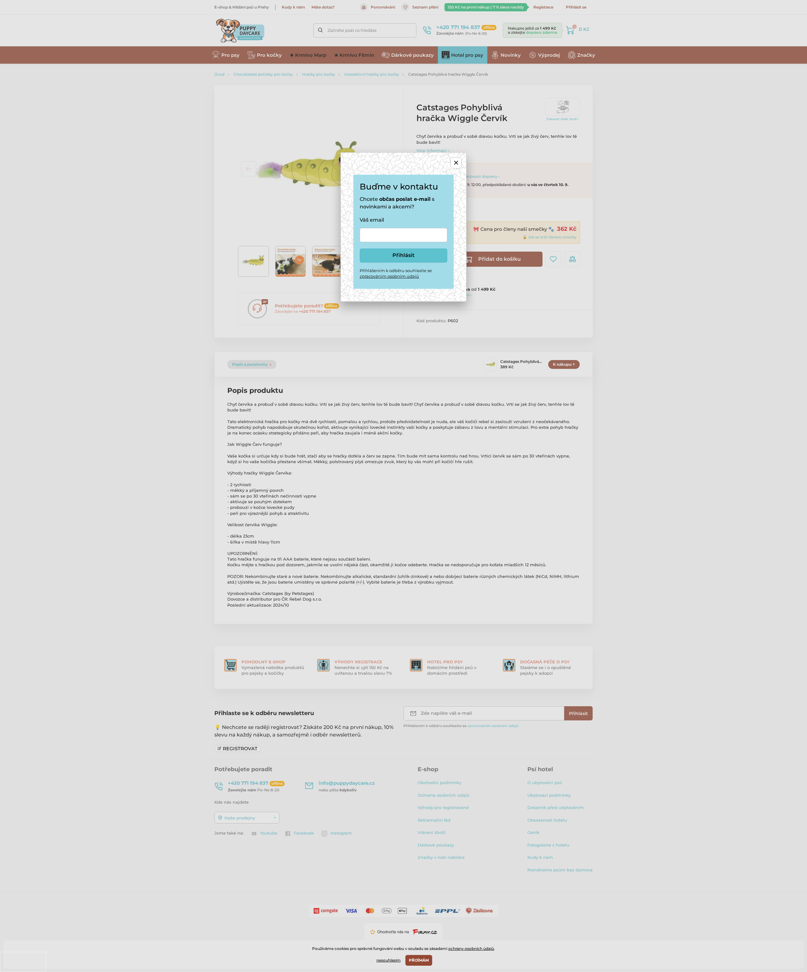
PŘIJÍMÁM (419, 960)
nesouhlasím (388, 960)
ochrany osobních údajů (471, 948)
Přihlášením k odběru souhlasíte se (396, 273)
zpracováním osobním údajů (389, 276)
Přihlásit (403, 255)
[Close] (456, 162)
